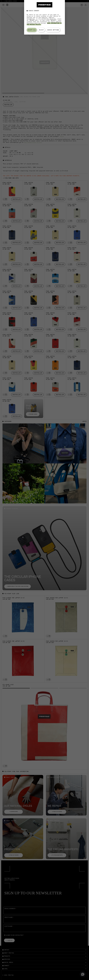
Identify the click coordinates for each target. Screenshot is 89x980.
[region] (44, 17)
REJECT (41, 30)
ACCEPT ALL (32, 30)
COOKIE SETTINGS (53, 30)
